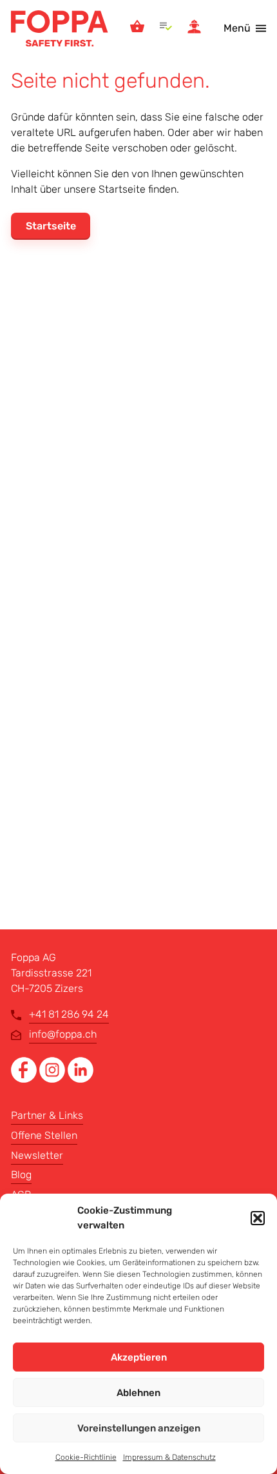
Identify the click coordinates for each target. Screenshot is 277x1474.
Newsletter (37, 1155)
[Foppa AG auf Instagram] (53, 1079)
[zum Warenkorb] (137, 28)
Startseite (51, 226)
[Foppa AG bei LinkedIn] (80, 1079)
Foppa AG (59, 28)
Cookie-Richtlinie (86, 1457)
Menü (237, 28)
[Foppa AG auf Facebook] (25, 1079)
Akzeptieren (139, 1357)
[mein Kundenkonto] (194, 28)
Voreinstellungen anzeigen (138, 1428)
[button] (257, 1218)
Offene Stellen (44, 1135)
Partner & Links (47, 1115)
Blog (21, 1175)
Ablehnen (138, 1393)
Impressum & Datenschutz (169, 1457)
